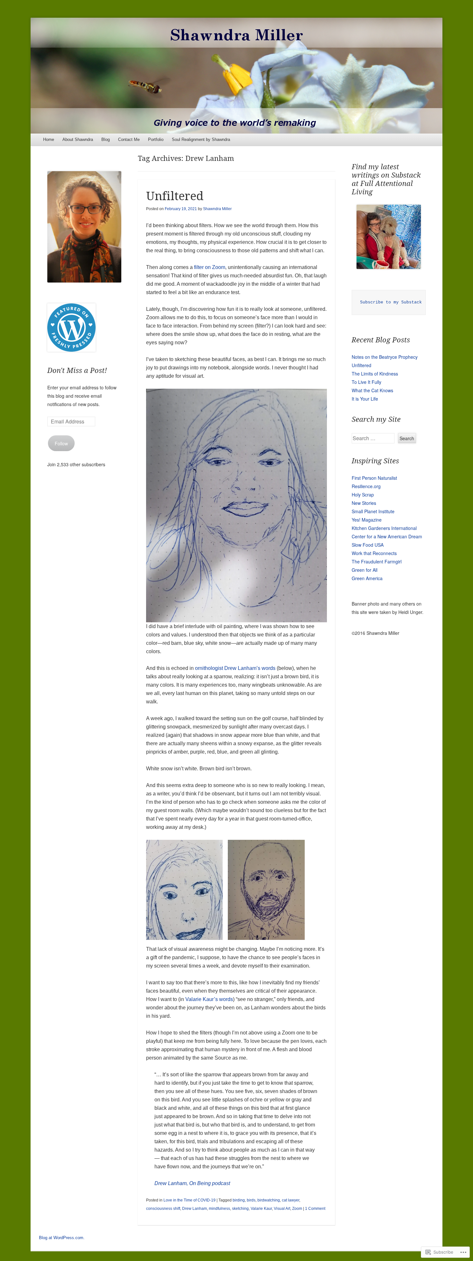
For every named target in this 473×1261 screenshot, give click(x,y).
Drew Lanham (194, 1208)
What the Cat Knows (372, 390)
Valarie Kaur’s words (209, 999)
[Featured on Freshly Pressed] (71, 350)
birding (239, 1200)
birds (251, 1200)
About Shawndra (77, 139)
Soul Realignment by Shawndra (201, 139)
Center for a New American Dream (387, 536)
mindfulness (219, 1208)
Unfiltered (174, 196)
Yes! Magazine (367, 519)
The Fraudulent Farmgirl (377, 561)
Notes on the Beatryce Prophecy (385, 357)
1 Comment (315, 1208)
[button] (184, 890)
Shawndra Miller (217, 209)
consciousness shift (163, 1208)
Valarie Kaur (261, 1208)
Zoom (297, 1208)
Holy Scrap (363, 494)
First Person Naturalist (374, 478)
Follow (61, 443)
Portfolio (155, 139)
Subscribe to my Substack (391, 302)
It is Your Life (365, 398)
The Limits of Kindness (375, 373)
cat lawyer (290, 1200)
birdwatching (268, 1200)
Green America (367, 578)
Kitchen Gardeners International (384, 528)
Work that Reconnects (374, 553)
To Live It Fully (366, 382)
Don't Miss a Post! (77, 370)
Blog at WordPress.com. (62, 1237)
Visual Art (282, 1208)
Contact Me (129, 139)
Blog (105, 139)
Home (48, 139)
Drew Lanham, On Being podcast (192, 1183)
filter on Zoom (209, 267)
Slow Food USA (368, 545)
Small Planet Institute (373, 511)
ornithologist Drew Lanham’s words (234, 668)
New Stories (364, 503)
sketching (240, 1208)
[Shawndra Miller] (236, 76)
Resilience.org (366, 486)
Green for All (364, 570)
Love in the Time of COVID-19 (189, 1200)
